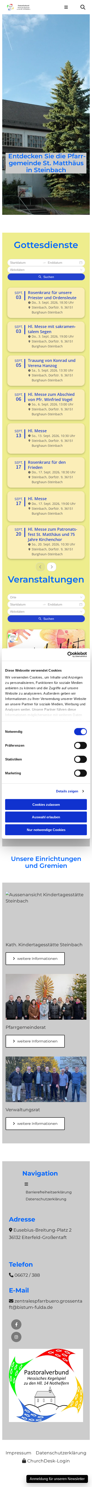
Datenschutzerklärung (61, 1453)
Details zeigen (67, 791)
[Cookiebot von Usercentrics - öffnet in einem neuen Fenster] (67, 655)
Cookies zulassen (46, 804)
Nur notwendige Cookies (46, 829)
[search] (82, 7)
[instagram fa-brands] (16, 1337)
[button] (66, 7)
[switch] (80, 745)
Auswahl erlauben (46, 817)
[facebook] (16, 1324)
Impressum (18, 1453)
